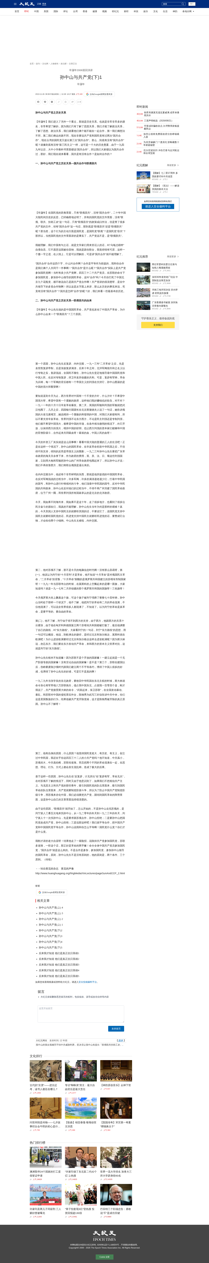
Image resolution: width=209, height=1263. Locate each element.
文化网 (45, 63)
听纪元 (115, 11)
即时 (26, 11)
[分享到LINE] (45, 102)
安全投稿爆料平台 (88, 982)
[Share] (31, 1093)
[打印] (65, 102)
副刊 (38, 63)
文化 (155, 11)
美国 (46, 11)
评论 (65, 11)
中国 (36, 11)
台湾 (75, 11)
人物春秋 (54, 63)
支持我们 (158, 325)
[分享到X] (52, 102)
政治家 (64, 63)
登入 (192, 4)
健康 (95, 11)
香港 (85, 11)
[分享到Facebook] (38, 102)
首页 (17, 11)
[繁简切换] (79, 102)
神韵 (175, 11)
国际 (56, 11)
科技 (136, 11)
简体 (44, 4)
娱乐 (145, 11)
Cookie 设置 (104, 1257)
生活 (165, 11)
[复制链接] (59, 102)
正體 (39, 4)
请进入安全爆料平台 (158, 206)
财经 (126, 11)
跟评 (121, 1040)
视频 (104, 11)
